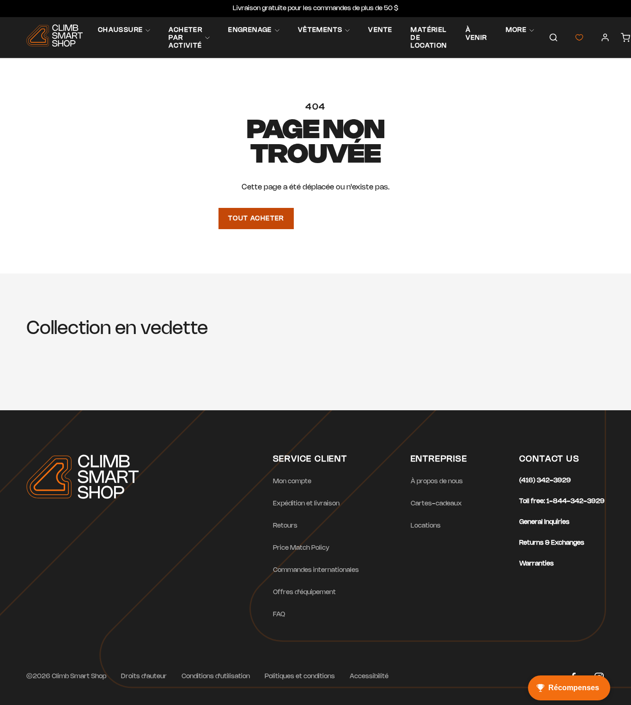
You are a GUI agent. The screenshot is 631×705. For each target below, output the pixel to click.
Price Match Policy (301, 548)
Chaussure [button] (120, 30)
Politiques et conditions (300, 677)
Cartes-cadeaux (436, 504)
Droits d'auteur (144, 677)
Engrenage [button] (250, 30)
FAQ (279, 615)
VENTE (380, 30)
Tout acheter (256, 219)
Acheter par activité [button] (185, 38)
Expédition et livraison (306, 504)
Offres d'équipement (304, 593)
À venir (476, 34)
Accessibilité (369, 677)
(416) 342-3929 (545, 481)
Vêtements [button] (320, 30)
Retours (285, 526)
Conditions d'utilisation (216, 677)
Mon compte (292, 482)
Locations (426, 526)
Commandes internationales (316, 570)
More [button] (516, 30)
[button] (553, 37)
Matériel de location (429, 38)
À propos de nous (437, 482)
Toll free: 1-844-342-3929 (562, 501)
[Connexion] (605, 37)
